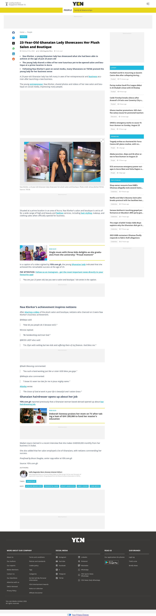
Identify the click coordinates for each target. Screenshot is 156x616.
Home (22, 32)
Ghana (113, 129)
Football (113, 79)
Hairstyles (31, 481)
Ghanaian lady (79, 264)
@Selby (23, 386)
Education (114, 116)
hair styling (86, 213)
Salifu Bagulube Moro (46, 51)
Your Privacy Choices (80, 615)
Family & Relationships (83, 10)
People (68, 10)
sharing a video (32, 312)
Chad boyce (95, 486)
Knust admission (68, 486)
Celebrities (114, 191)
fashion (59, 213)
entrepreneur (36, 84)
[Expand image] (102, 141)
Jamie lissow (83, 486)
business (93, 76)
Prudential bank (51, 486)
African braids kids (34, 486)
